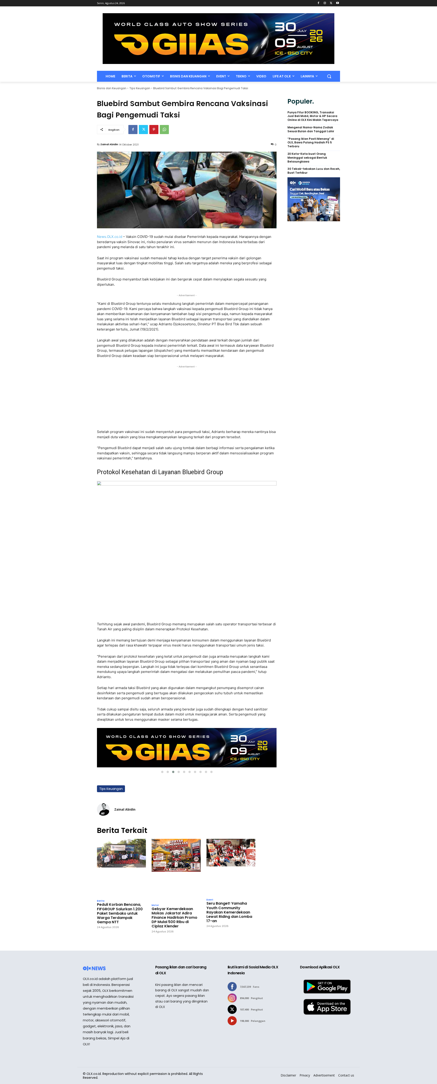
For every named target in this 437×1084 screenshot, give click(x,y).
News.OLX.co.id (109, 236)
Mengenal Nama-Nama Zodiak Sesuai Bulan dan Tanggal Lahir (310, 129)
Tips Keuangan (139, 88)
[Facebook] (318, 3)
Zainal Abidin (109, 144)
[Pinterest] (153, 129)
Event (209, 900)
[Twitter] (331, 3)
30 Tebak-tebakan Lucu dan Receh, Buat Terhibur (313, 171)
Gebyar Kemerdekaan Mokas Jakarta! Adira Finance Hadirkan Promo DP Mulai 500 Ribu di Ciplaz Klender (174, 918)
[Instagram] (325, 3)
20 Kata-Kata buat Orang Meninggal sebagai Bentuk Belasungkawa (307, 157)
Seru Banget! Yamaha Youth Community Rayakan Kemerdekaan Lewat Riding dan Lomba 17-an (229, 912)
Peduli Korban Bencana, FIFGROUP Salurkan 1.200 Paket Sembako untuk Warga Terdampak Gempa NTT (120, 913)
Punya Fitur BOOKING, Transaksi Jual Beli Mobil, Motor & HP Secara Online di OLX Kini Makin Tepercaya (312, 116)
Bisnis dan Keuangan (111, 88)
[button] (329, 76)
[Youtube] (337, 3)
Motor (155, 905)
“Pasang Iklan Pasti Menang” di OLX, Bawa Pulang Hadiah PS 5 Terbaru (310, 142)
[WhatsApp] (164, 129)
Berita (100, 901)
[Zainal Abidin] (103, 809)
